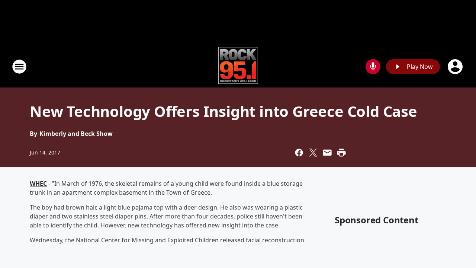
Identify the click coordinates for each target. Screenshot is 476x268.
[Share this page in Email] (327, 152)
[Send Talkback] (373, 66)
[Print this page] (341, 152)
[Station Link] (238, 66)
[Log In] (456, 66)
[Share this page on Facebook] (299, 152)
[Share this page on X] (313, 152)
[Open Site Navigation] (19, 66)
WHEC (38, 183)
